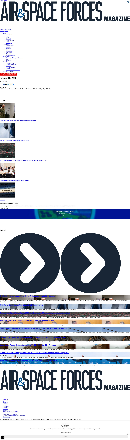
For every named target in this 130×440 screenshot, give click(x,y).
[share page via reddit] (10, 85)
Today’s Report (9, 45)
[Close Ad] (127, 434)
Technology (9, 43)
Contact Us (8, 68)
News (4, 33)
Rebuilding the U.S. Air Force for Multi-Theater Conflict (14, 180)
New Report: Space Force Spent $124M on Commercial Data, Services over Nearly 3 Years (23, 160)
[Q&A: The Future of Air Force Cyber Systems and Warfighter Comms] (7, 117)
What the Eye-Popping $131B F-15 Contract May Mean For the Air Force (28, 360)
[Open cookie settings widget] (2, 437)
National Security (10, 40)
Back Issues (9, 52)
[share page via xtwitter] (6, 85)
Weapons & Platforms (8, 71)
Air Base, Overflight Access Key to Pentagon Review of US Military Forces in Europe (33, 337)
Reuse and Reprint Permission (13, 70)
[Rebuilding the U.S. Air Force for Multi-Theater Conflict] (7, 177)
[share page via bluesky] (13, 85)
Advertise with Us (10, 67)
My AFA (2, 31)
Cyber (7, 41)
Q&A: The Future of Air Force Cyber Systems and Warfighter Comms (18, 120)
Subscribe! (8, 48)
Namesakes (8, 60)
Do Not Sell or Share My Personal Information (14, 415)
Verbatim (2, 200)
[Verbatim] (7, 197)
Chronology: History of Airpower (14, 57)
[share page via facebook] (4, 85)
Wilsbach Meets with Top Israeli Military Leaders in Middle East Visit (27, 320)
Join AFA (2, 29)
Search (9, 29)
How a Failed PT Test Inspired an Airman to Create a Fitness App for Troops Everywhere (34, 353)
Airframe (8, 47)
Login (6, 29)
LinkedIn (5, 403)
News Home (9, 35)
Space (7, 37)
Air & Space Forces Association (10, 411)
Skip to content (3, 0)
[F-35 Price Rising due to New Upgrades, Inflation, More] (7, 137)
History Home (6, 56)
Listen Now (65, 218)
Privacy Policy (6, 417)
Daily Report (6, 44)
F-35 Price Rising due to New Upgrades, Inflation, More (14, 140)
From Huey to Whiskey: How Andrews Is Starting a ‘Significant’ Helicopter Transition (33, 328)
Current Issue (9, 51)
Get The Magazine (10, 55)
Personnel (8, 39)
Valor (7, 59)
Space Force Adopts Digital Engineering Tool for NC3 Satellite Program (28, 345)
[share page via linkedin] (8, 85)
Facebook (5, 399)
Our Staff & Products (11, 64)
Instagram (5, 402)
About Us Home (10, 63)
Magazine (5, 49)
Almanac (8, 53)
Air (7, 36)
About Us (5, 62)
